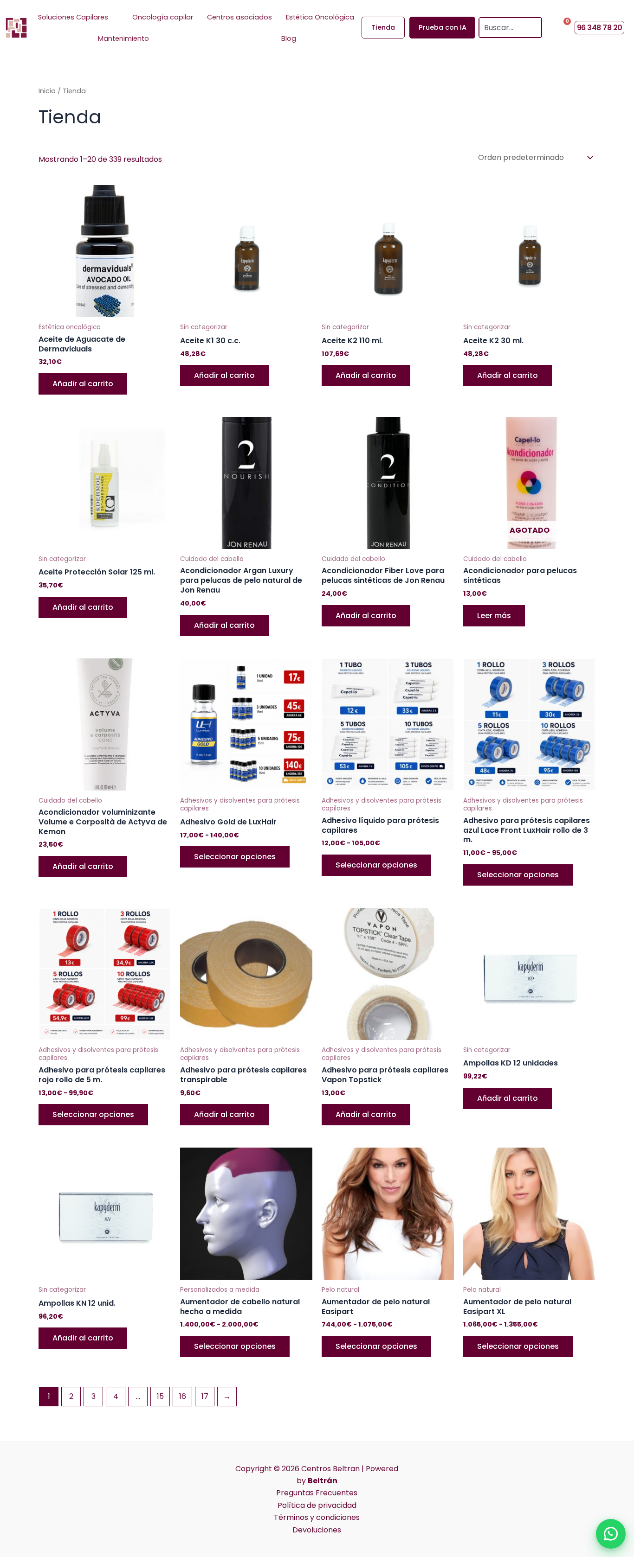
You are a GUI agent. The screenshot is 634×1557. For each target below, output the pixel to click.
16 (182, 1396)
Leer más (494, 615)
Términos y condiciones (317, 1517)
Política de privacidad (317, 1505)
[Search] (535, 27)
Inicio (47, 91)
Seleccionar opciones (235, 856)
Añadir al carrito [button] (82, 383)
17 (204, 1396)
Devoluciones (316, 1530)
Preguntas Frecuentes (316, 1492)
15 (160, 1396)
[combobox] (504, 27)
